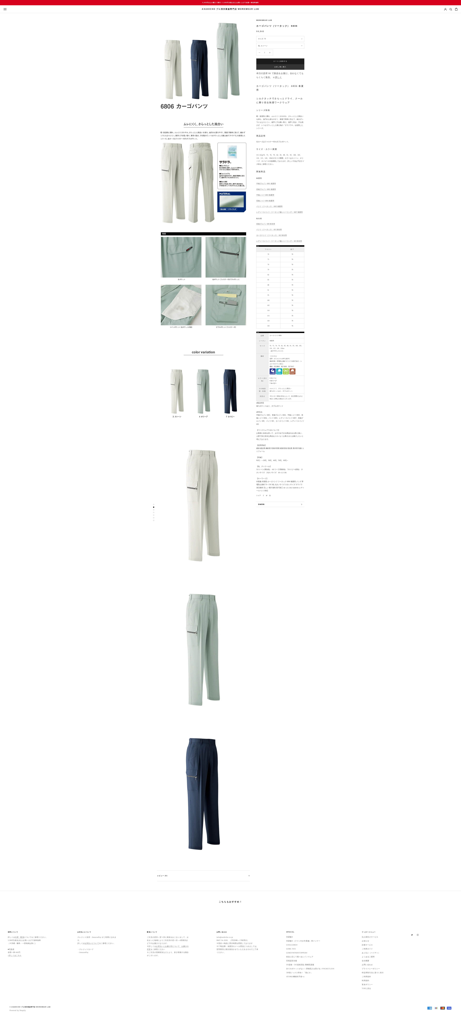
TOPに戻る (366, 988)
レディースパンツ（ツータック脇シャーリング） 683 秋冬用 (279, 241)
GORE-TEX (291, 949)
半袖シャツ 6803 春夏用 (265, 195)
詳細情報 (261, 504)
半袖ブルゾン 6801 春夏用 (266, 184)
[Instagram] (418, 934)
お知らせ (365, 941)
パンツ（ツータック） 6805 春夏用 (269, 206)
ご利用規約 (366, 977)
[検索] (451, 9)
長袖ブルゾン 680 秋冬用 (265, 224)
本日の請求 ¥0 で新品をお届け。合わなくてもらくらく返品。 (280, 75)
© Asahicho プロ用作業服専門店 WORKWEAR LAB (30, 1007)
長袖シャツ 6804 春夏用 (265, 201)
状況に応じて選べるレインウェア (299, 957)
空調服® (289, 937)
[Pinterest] (270, 495)
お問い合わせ (367, 965)
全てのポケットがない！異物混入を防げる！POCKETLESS (310, 969)
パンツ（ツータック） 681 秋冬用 (269, 229)
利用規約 (365, 980)
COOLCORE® (292, 945)
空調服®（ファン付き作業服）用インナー (303, 941)
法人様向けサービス (370, 937)
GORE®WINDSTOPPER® (296, 953)
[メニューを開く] (5, 9)
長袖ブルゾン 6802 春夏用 (266, 189)
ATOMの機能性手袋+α (295, 977)
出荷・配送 (19, 937)
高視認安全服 (291, 961)
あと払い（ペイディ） (371, 953)
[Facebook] (263, 495)
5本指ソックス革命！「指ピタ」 (299, 973)
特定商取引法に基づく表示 (373, 973)
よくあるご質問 (368, 957)
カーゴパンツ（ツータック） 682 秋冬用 (271, 235)
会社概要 (365, 961)
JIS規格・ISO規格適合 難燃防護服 (300, 965)
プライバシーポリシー (371, 969)
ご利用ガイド (367, 949)
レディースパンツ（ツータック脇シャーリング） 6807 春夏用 (279, 212)
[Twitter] (266, 495)
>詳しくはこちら (15, 955)
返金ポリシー (367, 984)
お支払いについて (92, 943)
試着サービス (367, 945)
